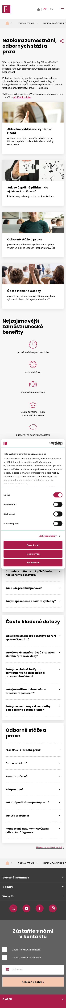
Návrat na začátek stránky (50, 847)
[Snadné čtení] (39, 9)
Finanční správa (26, 23)
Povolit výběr (33, 554)
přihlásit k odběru (22, 97)
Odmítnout (33, 562)
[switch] (57, 504)
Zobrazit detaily (48, 536)
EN (51, 9)
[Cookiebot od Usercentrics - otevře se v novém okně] (48, 443)
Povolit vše (33, 545)
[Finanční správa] (6, 9)
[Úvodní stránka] (10, 23)
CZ (45, 9)
